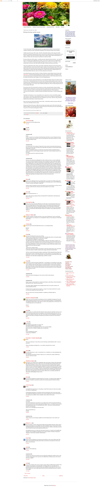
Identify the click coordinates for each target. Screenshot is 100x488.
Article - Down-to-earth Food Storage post (70, 279)
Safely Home (25, 74)
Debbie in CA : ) (29, 423)
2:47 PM (27, 373)
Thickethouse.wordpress (30, 361)
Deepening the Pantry (50, 27)
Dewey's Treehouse (69, 200)
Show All (74, 242)
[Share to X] (44, 113)
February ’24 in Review (70, 234)
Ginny (27, 310)
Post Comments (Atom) (32, 477)
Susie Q (27, 350)
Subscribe (70, 57)
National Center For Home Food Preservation (70, 277)
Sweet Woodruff (29, 120)
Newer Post (26, 475)
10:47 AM (27, 211)
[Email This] (42, 113)
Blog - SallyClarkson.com (69, 156)
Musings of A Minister (30, 214)
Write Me (62, 27)
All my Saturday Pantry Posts (70, 273)
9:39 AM (27, 175)
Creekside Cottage (69, 191)
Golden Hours (68, 225)
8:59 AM (27, 123)
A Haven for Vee (69, 132)
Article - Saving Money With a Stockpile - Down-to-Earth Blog (71, 284)
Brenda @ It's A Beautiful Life (69, 167)
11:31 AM (27, 470)
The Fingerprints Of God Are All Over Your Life (70, 157)
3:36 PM (27, 396)
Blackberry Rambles (70, 142)
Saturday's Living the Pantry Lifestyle (39, 27)
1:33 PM (27, 346)
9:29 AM (27, 154)
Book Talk (57, 27)
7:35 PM (27, 450)
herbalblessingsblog (69, 233)
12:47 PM (27, 334)
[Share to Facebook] (45, 113)
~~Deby (27, 321)
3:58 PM (27, 412)
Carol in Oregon (29, 385)
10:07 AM (27, 198)
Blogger (54, 485)
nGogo (27, 234)
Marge (27, 179)
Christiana (28, 224)
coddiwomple (68, 180)
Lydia (27, 463)
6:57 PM (27, 434)
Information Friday (73, 193)
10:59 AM (27, 230)
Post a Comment (27, 473)
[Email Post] (41, 112)
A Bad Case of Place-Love (70, 225)
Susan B (27, 438)
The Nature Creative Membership (73, 144)
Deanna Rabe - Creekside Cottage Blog (33, 338)
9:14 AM (27, 130)
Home (43, 475)
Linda (27, 447)
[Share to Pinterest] (46, 113)
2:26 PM (27, 357)
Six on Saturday (72, 169)
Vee (26, 127)
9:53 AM (27, 188)
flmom (27, 377)
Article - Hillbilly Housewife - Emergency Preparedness (71, 282)
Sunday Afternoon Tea (27, 27)
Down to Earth (69, 215)
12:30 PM (27, 306)
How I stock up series (69, 275)
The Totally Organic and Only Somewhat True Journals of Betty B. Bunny (70, 204)
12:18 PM (27, 294)
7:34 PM (27, 443)
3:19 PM (27, 381)
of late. (72, 181)
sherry (27, 191)
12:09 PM (27, 276)
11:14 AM (27, 269)
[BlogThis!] (43, 113)
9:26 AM (27, 140)
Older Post (61, 475)
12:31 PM (27, 318)
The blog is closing (69, 216)
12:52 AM (27, 459)
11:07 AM (27, 257)
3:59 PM (27, 419)
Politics (27, 114)
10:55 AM (27, 220)
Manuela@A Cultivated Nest (31, 297)
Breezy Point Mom (29, 202)
